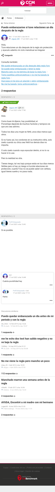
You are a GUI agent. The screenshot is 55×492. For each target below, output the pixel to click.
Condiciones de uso (17, 468)
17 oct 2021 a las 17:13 (21, 293)
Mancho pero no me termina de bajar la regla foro (23, 72)
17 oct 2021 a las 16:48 (17, 277)
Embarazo (19, 18)
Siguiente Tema (45, 23)
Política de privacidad (35, 468)
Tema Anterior (9, 23)
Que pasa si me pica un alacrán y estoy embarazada (24, 81)
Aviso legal (19, 471)
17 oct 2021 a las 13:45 (17, 224)
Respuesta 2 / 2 (8, 216)
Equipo (6, 468)
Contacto (48, 468)
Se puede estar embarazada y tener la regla (20, 69)
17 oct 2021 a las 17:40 (29, 39)
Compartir (8, 55)
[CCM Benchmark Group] (27, 478)
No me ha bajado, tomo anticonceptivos (19, 84)
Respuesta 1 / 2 (8, 97)
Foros (9, 18)
